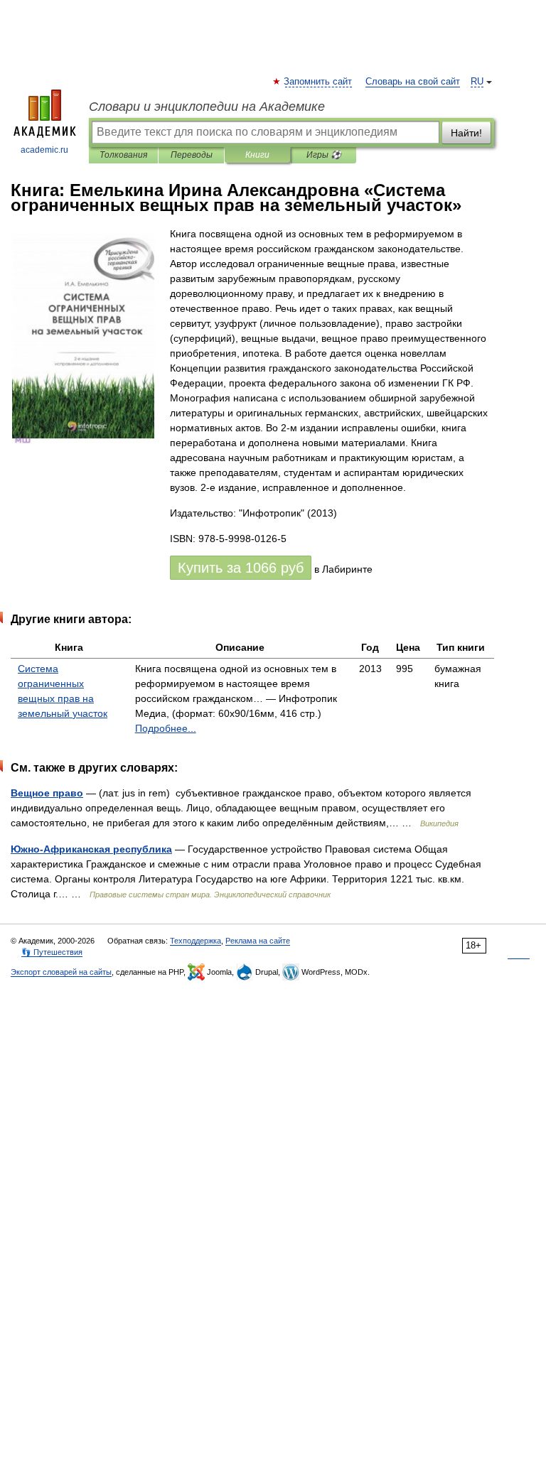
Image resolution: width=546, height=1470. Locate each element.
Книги (257, 155)
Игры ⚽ (323, 155)
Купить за (241, 567)
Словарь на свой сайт (412, 82)
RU (477, 82)
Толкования (123, 155)
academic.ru (44, 150)
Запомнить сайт (318, 82)
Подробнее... (165, 728)
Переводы (192, 155)
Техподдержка (195, 940)
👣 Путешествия (51, 952)
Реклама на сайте (257, 940)
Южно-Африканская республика (91, 849)
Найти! (466, 133)
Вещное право (47, 793)
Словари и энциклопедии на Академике (207, 106)
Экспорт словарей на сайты (61, 972)
